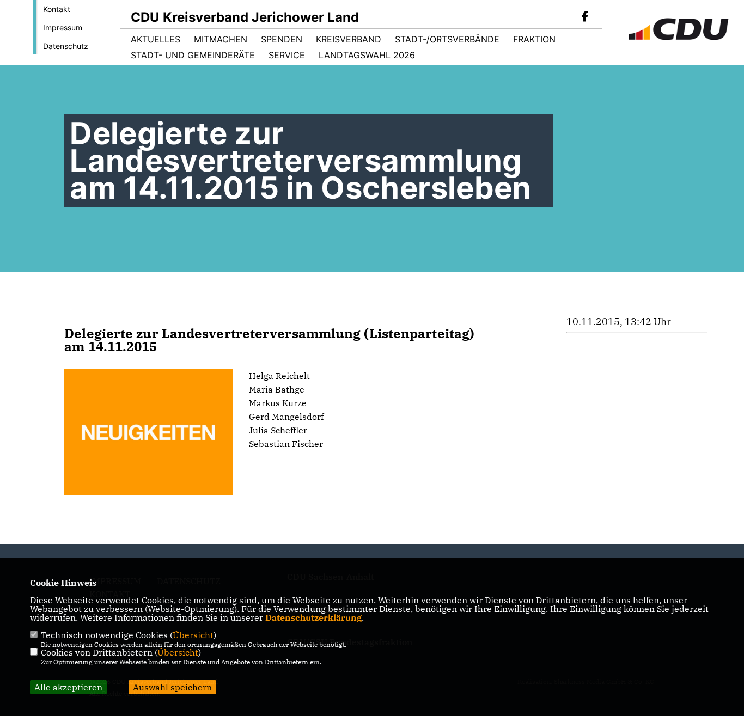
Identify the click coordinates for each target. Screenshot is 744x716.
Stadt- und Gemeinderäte (193, 55)
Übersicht (193, 634)
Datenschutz (65, 46)
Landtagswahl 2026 (367, 55)
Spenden (281, 39)
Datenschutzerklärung (313, 617)
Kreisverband (348, 39)
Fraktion (534, 39)
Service (287, 55)
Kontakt (56, 9)
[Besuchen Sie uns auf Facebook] (584, 17)
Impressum (62, 27)
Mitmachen (220, 39)
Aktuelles (155, 39)
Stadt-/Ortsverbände (447, 39)
